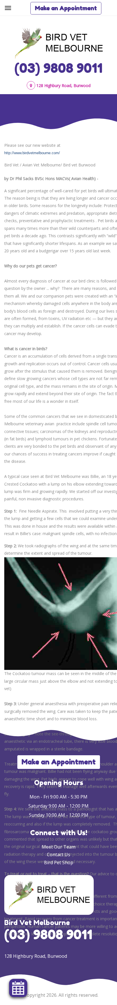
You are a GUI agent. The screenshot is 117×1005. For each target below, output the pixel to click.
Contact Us (58, 854)
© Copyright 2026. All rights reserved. (58, 995)
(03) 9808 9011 (58, 68)
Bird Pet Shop (58, 862)
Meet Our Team (59, 847)
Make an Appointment (66, 8)
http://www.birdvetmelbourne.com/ (32, 153)
